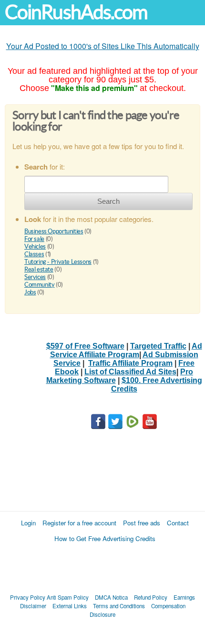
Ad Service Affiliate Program (126, 350)
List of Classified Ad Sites (130, 372)
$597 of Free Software (85, 346)
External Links (69, 606)
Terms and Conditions (119, 606)
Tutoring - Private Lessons (58, 261)
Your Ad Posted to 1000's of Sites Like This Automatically (102, 45)
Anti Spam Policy (68, 597)
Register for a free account (79, 522)
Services (35, 277)
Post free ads (141, 522)
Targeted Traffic (158, 346)
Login (28, 522)
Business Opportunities (53, 231)
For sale (34, 238)
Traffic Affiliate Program (130, 363)
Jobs (30, 292)
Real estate (38, 269)
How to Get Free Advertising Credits (104, 538)
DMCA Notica (111, 597)
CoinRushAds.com (76, 12)
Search (108, 201)
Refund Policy (150, 597)
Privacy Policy (27, 597)
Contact (178, 522)
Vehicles (35, 246)
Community (39, 284)
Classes (34, 254)
